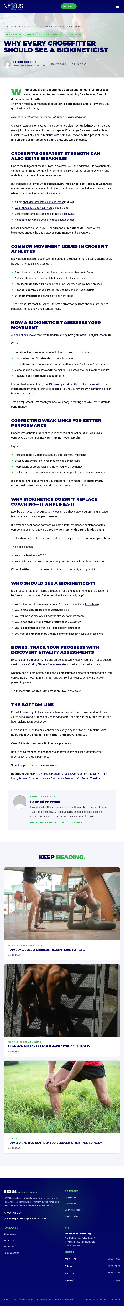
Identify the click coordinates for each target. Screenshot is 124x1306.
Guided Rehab (72, 1216)
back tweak (68, 213)
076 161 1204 (14, 1212)
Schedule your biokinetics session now (34, 765)
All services (70, 1197)
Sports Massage (73, 1210)
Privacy (115, 1299)
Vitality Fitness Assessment (46, 664)
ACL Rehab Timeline (88, 778)
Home (7, 26)
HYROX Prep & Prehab (46, 773)
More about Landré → (45, 822)
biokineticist (51, 135)
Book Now (69, 6)
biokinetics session (24, 335)
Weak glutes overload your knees (33, 207)
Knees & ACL (73, 34)
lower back (91, 603)
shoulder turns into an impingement (43, 201)
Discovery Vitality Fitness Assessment (74, 384)
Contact (102, 1299)
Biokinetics (70, 1203)
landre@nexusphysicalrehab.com (26, 1218)
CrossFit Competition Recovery (80, 773)
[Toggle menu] (117, 6)
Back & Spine (22, 26)
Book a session (72, 822)
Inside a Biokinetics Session (57, 778)
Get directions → (74, 1245)
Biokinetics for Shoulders (44, 34)
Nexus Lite (9, 1240)
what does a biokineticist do (69, 117)
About (90, 1299)
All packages (10, 1234)
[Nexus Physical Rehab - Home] (13, 6)
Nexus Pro (9, 1246)
